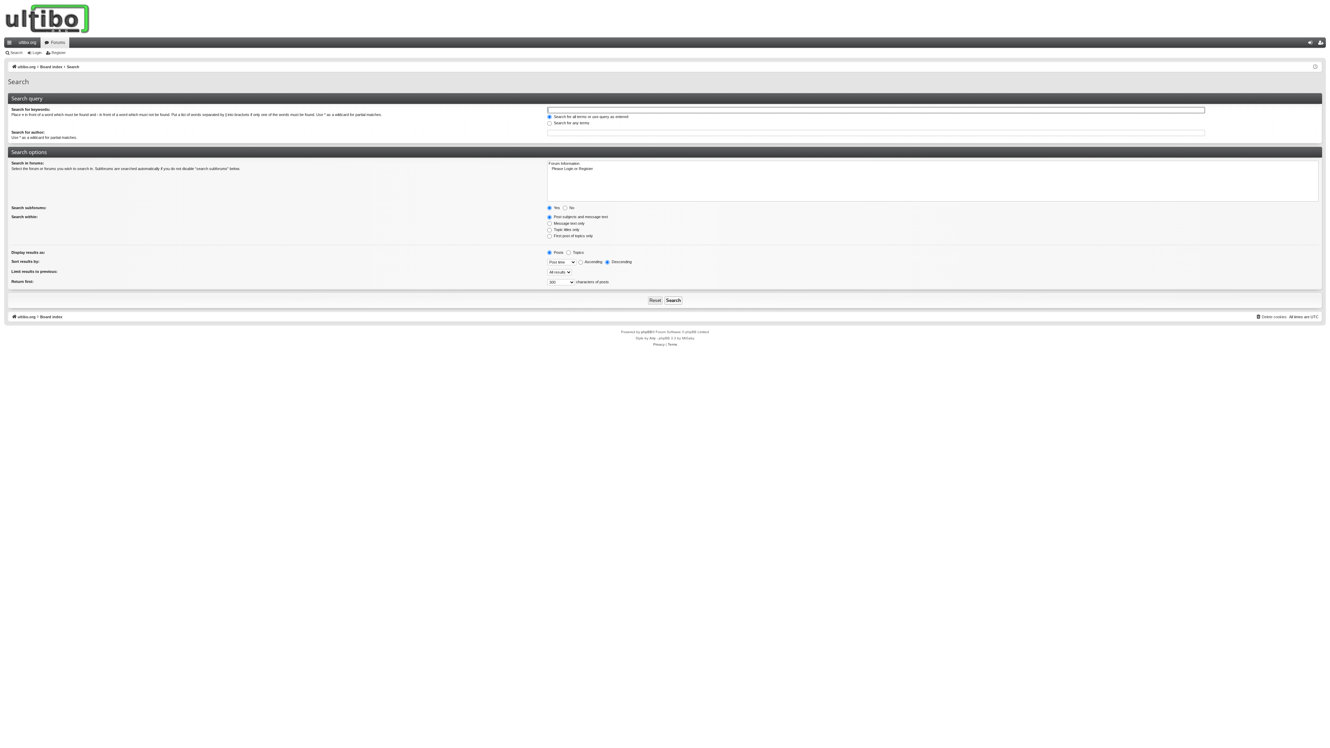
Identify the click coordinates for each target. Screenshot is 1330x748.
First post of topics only (573, 236)
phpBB (646, 332)
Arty (652, 338)
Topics (578, 252)
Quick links (11, 44)
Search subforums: (28, 208)
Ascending (593, 262)
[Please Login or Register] (933, 169)
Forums (58, 42)
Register (59, 53)
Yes (556, 208)
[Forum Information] (933, 163)
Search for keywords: (30, 109)
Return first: (22, 281)
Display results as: (28, 252)
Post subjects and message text (580, 217)
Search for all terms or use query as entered (590, 117)
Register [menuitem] (1322, 44)
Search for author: (28, 132)
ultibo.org (27, 42)
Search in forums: (27, 163)
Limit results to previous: (34, 271)
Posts (558, 252)
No (571, 208)
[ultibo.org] (47, 18)
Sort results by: (25, 261)
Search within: (24, 217)
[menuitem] (1271, 317)
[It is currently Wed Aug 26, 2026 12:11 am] (1315, 67)
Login (37, 53)
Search (16, 53)
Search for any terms (571, 123)
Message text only (569, 223)
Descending (621, 262)
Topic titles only (566, 230)
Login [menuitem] (1311, 44)
